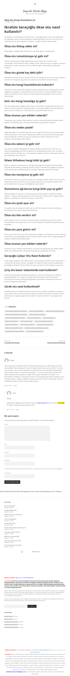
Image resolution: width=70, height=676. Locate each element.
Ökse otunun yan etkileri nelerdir (13, 328)
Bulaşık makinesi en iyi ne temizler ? (13, 514)
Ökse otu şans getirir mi (11, 324)
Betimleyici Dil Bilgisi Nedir (11, 627)
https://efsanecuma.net (8, 491)
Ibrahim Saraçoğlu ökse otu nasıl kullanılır (16, 314)
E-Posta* (6, 452)
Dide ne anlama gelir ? (10, 506)
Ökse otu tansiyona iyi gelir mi (45, 324)
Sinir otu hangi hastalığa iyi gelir (35, 331)
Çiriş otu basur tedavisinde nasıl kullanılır (16, 311)
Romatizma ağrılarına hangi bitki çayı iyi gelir (36, 328)
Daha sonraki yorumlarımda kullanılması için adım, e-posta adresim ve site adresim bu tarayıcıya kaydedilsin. (35, 469)
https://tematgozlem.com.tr (25, 491)
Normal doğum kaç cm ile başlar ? (13, 545)
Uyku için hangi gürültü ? (10, 519)
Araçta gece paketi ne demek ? (12, 532)
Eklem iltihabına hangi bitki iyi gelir (55, 311)
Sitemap (58, 491)
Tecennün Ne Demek (12, 343)
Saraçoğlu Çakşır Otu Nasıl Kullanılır (14, 331)
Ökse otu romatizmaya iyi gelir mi (43, 321)
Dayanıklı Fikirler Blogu (35, 11)
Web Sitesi (7, 460)
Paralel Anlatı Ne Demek (56, 343)
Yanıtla (15, 385)
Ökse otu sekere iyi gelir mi (27, 324)
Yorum (6, 424)
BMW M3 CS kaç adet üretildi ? (12, 536)
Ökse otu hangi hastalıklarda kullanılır (15, 318)
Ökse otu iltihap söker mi (34, 318)
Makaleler (12, 307)
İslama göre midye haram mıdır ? (12, 541)
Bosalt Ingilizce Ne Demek (11, 622)
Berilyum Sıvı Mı (8, 616)
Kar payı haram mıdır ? (10, 523)
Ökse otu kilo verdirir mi (11, 321)
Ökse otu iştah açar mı (49, 318)
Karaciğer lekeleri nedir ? (10, 510)
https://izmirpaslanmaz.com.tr (45, 491)
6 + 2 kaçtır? (7, 473)
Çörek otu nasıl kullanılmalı (36, 311)
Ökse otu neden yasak (26, 321)
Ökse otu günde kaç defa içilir (37, 314)
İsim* (5, 444)
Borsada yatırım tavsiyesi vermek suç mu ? (15, 528)
